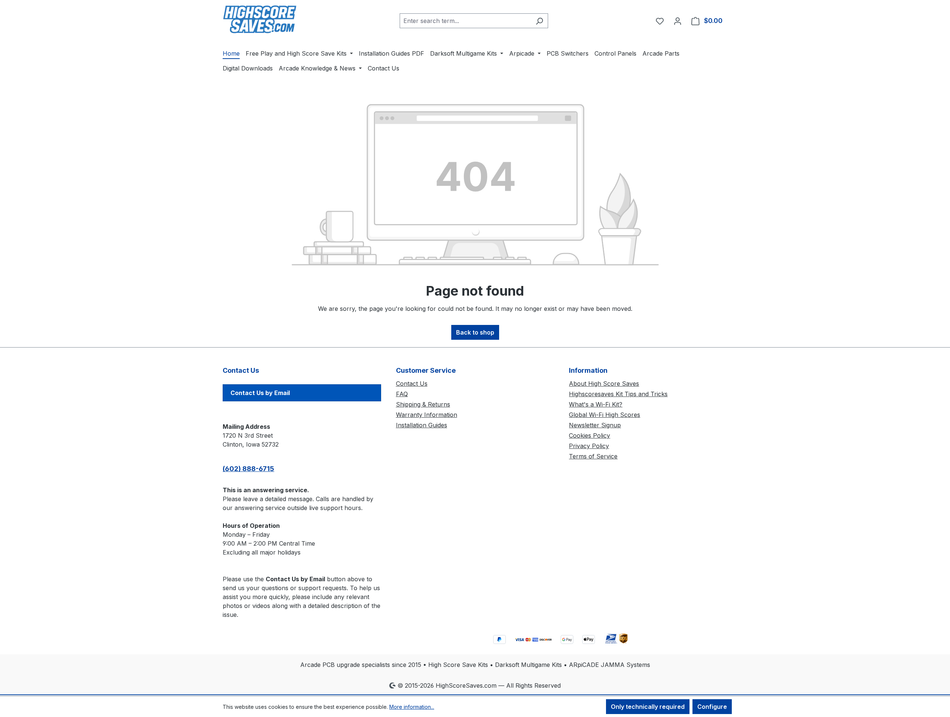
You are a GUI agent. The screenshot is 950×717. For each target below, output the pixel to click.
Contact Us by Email (260, 393)
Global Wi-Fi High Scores (604, 414)
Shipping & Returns (423, 404)
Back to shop (475, 332)
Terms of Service (593, 456)
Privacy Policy (589, 446)
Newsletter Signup (595, 425)
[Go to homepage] (260, 19)
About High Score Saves (604, 383)
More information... (411, 707)
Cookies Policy (589, 435)
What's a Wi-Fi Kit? (595, 404)
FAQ (402, 394)
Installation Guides (421, 425)
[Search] (539, 20)
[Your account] (678, 20)
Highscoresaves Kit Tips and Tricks (618, 394)
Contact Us (412, 383)
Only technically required (648, 706)
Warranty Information (426, 414)
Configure (712, 706)
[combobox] (465, 20)
